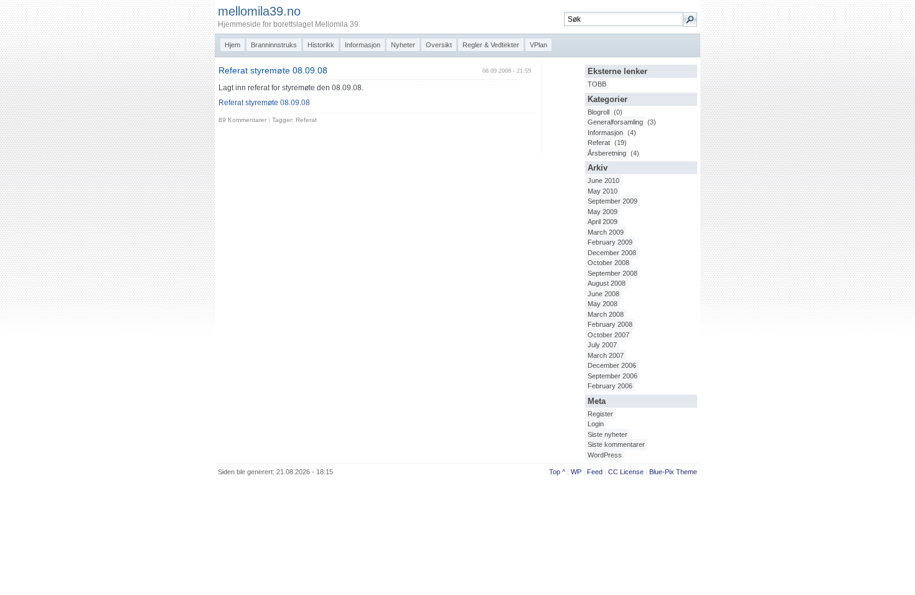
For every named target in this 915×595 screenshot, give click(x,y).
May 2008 (602, 303)
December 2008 (612, 252)
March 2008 (606, 314)
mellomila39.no (259, 11)
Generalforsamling (615, 122)
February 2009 (610, 242)
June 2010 (603, 180)
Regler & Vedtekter (490, 45)
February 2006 (610, 386)
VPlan (538, 45)
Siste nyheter (607, 434)
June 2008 (603, 294)
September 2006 (612, 376)
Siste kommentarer (616, 444)
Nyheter (403, 45)
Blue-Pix (661, 472)
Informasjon (362, 45)
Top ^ (557, 472)
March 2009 (606, 232)
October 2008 (608, 262)
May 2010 (602, 191)
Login (596, 424)
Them (684, 472)
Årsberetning (607, 153)
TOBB (597, 84)
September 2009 (612, 201)
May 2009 (602, 211)
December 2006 (612, 365)
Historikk (320, 45)
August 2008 (607, 283)
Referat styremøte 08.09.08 (272, 70)
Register (600, 414)
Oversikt (439, 45)
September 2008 (612, 273)
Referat (599, 142)
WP (576, 472)
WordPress (605, 455)
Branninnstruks (274, 45)
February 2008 (610, 324)
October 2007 (608, 335)
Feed (595, 472)
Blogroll (598, 112)
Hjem (232, 45)
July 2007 (602, 345)
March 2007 (606, 355)
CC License (626, 472)
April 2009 (602, 221)
